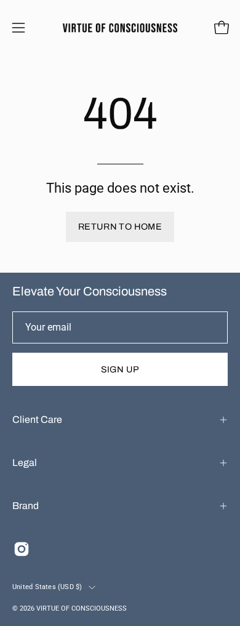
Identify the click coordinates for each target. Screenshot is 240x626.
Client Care (37, 419)
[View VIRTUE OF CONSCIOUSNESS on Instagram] (21, 549)
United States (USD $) (47, 587)
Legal (24, 462)
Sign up (120, 369)
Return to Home (120, 226)
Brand (25, 505)
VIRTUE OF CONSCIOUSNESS (81, 608)
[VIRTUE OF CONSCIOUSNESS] (120, 27)
